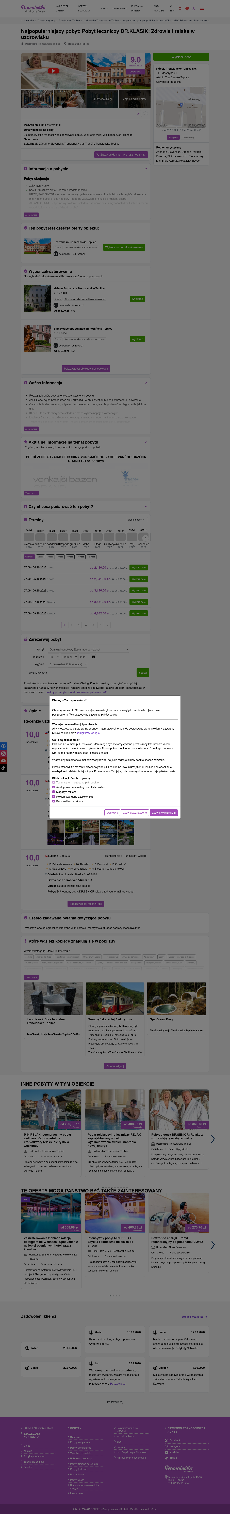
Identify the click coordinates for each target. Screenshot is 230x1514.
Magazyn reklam (66, 792)
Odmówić (112, 812)
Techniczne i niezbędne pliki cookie (77, 782)
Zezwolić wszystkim (164, 812)
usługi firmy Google (88, 733)
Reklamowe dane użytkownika (74, 796)
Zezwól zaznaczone (135, 812)
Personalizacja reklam (69, 801)
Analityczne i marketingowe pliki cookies (80, 787)
